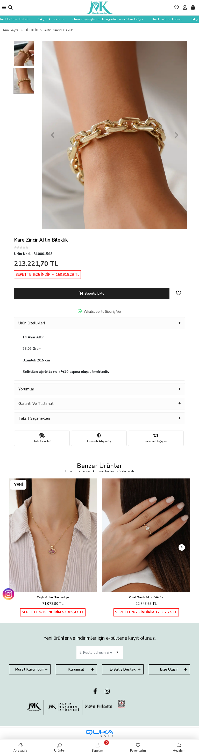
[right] (181, 547)
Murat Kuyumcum (29, 669)
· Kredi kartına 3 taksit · (158, 19)
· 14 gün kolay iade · (42, 19)
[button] (52, 135)
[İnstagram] (107, 691)
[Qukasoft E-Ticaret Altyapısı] (99, 733)
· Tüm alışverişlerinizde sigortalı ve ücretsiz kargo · (99, 19)
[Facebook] (95, 691)
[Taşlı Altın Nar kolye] (53, 535)
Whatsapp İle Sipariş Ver (102, 311)
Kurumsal (76, 669)
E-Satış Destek (123, 669)
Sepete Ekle (94, 293)
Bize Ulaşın (169, 669)
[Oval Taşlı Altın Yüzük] (146, 535)
